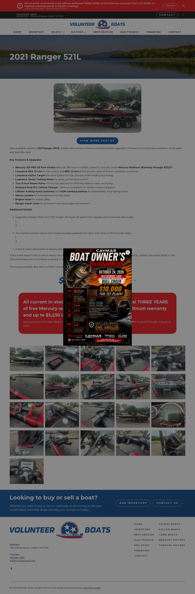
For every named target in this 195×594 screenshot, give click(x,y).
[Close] (127, 252)
